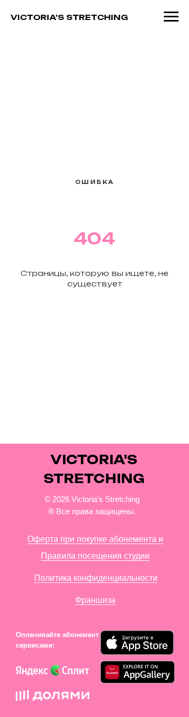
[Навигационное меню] (171, 17)
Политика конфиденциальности (96, 577)
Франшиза (95, 600)
